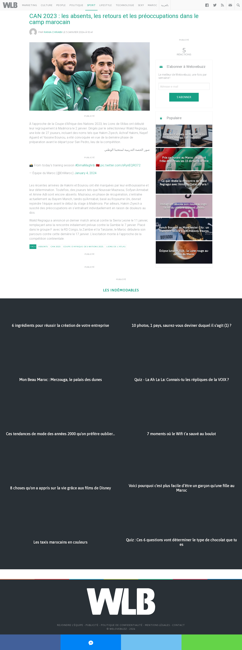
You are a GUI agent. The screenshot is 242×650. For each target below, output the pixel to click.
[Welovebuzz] (10, 5)
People (61, 5)
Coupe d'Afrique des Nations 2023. (83, 246)
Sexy (141, 5)
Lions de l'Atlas (115, 246)
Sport (91, 5)
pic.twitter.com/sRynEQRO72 (120, 165)
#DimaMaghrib (85, 165)
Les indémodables (121, 290)
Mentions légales (157, 625)
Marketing (29, 5)
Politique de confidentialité (122, 625)
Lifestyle (105, 5)
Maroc (152, 5)
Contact (178, 625)
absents (43, 246)
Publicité (92, 625)
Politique (76, 5)
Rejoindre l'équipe (70, 625)
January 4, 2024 (85, 173)
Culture (47, 5)
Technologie (125, 5)
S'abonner (184, 97)
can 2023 (55, 246)
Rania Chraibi (53, 32)
